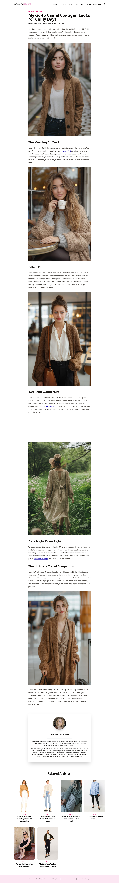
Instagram (88, 879)
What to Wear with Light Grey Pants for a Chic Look (71, 818)
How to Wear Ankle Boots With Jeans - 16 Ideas (47, 818)
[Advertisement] (59, 427)
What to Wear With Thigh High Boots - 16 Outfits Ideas (24, 818)
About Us (64, 879)
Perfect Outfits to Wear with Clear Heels (24, 865)
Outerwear (39, 12)
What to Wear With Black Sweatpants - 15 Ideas (48, 865)
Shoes (89, 4)
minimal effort (65, 151)
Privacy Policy (55, 879)
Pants (82, 4)
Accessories (97, 4)
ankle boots (50, 406)
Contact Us (72, 879)
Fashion (55, 4)
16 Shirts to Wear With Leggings (95, 817)
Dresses (63, 4)
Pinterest (80, 879)
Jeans (70, 4)
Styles (76, 4)
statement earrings (41, 559)
